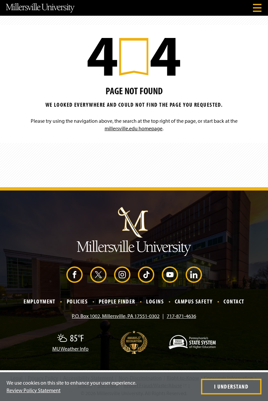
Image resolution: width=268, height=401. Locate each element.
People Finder (117, 301)
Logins (155, 301)
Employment (39, 301)
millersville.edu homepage (133, 128)
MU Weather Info (70, 348)
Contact (234, 301)
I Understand (231, 386)
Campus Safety (194, 301)
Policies (77, 301)
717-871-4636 (181, 316)
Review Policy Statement (33, 390)
